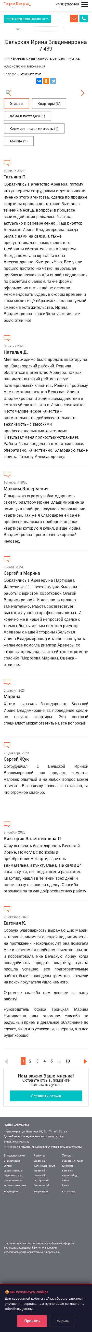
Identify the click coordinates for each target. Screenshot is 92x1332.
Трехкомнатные (13, 1180)
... (59, 1060)
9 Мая (65, 1180)
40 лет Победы (70, 1175)
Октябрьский (41, 1180)
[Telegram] (53, 81)
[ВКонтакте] (39, 81)
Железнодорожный (44, 1165)
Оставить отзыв (46, 1095)
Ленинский (40, 1175)
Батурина (67, 1170)
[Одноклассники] (46, 81)
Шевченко (67, 1165)
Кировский (40, 1170)
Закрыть (62, 1321)
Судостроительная (72, 1160)
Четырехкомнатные (15, 1185)
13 (68, 1060)
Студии (8, 1165)
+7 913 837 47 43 (31, 74)
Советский (40, 1160)
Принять (32, 1321)
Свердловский (42, 1185)
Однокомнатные (13, 1170)
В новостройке (12, 1160)
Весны (65, 1185)
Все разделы (11, 1191)
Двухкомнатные (13, 1175)
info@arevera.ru (21, 1141)
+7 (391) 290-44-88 (55, 1136)
